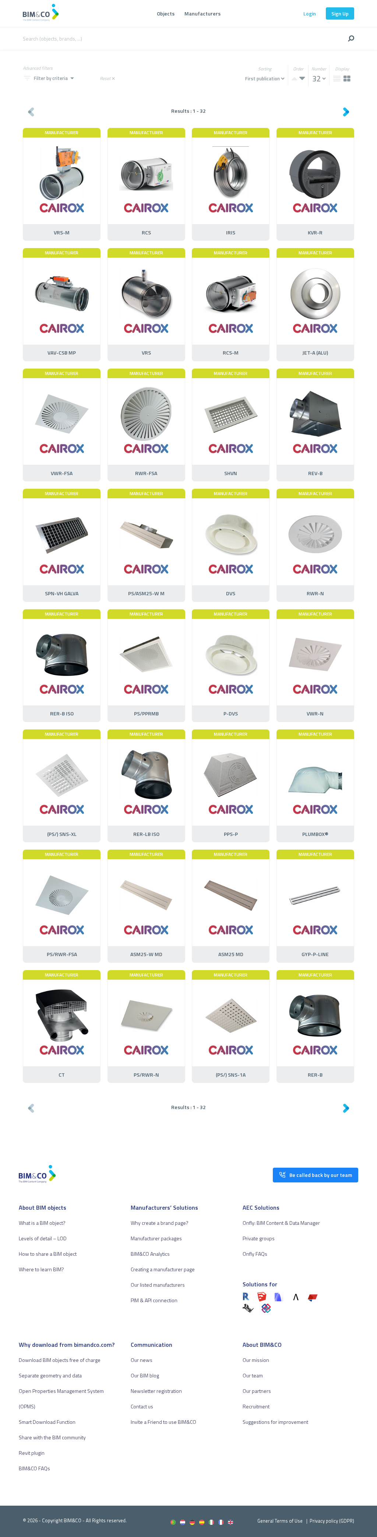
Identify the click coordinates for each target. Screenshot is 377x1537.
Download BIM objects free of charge (60, 1360)
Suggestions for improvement (275, 1422)
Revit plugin (32, 1453)
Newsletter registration (156, 1391)
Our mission (256, 1360)
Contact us (142, 1406)
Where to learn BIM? (41, 1269)
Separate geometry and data (50, 1375)
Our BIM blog (145, 1375)
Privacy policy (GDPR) (332, 1520)
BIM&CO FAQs (34, 1468)
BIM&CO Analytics (150, 1254)
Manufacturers (202, 13)
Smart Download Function (47, 1422)
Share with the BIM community (52, 1437)
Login (309, 13)
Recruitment (256, 1406)
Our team (253, 1375)
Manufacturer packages (156, 1238)
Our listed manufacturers (158, 1285)
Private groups (259, 1238)
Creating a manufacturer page (163, 1269)
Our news (141, 1360)
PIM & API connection (154, 1300)
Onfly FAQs (255, 1254)
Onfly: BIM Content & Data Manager (281, 1223)
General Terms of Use (280, 1520)
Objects (166, 13)
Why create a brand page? (159, 1223)
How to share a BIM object (48, 1254)
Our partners (257, 1391)
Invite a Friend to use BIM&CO (163, 1422)
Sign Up (340, 13)
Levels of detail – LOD (43, 1238)
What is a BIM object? (42, 1223)
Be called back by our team (320, 1175)
